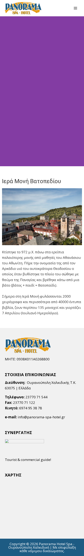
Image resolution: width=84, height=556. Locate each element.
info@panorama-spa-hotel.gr (41, 417)
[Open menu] (75, 8)
